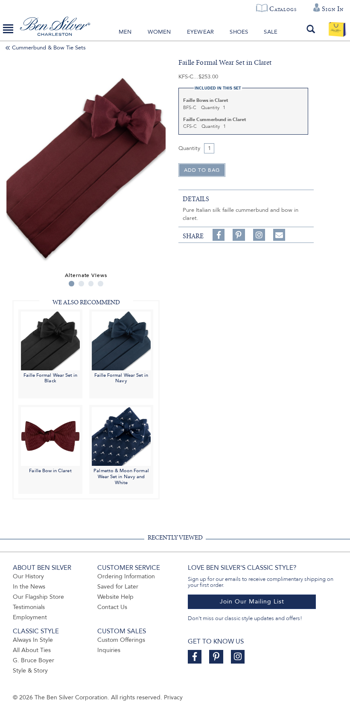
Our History (28, 576)
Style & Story (30, 671)
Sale (270, 32)
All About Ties (32, 650)
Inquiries (108, 650)
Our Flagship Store (38, 597)
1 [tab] (71, 283)
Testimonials (29, 607)
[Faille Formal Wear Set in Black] (50, 340)
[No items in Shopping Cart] (337, 29)
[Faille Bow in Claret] (50, 436)
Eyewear (200, 32)
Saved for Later (117, 587)
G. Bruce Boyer (33, 660)
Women (159, 32)
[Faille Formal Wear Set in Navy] (121, 340)
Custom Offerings (121, 640)
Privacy (173, 697)
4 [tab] (100, 283)
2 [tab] (81, 283)
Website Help (115, 597)
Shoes (239, 32)
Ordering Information (126, 576)
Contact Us (112, 607)
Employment (30, 617)
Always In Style (33, 640)
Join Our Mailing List (252, 602)
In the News (29, 587)
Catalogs (282, 9)
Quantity (189, 148)
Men (125, 32)
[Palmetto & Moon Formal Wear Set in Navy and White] (121, 436)
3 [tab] (91, 283)
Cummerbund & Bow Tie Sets (49, 48)
